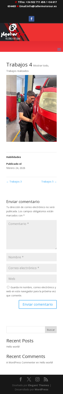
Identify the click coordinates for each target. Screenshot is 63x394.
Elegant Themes (38, 385)
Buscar (51, 329)
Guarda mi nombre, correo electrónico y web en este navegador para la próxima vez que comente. (31, 291)
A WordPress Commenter (20, 362)
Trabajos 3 (14, 181)
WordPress (41, 389)
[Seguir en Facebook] (31, 19)
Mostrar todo (40, 65)
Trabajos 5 (49, 181)
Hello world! (13, 346)
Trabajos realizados (17, 71)
